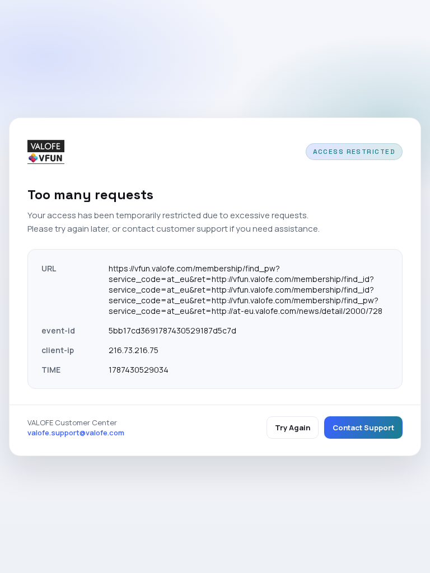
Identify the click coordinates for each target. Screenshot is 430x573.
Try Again (292, 427)
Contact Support (363, 427)
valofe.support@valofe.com (75, 433)
